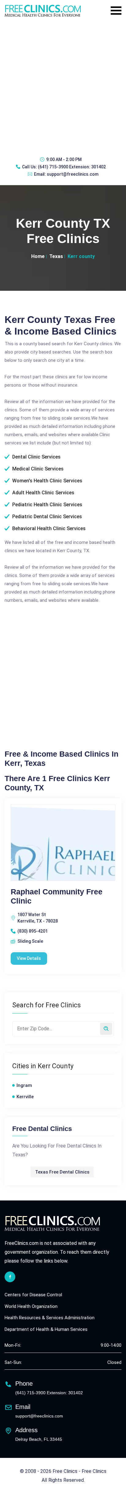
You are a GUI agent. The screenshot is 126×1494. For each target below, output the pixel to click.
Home (38, 256)
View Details (29, 958)
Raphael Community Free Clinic (56, 896)
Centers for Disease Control (33, 1294)
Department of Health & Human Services (46, 1329)
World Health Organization (31, 1306)
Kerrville (25, 1096)
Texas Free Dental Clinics (62, 1172)
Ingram (24, 1085)
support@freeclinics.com (72, 174)
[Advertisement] (63, 86)
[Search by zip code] (106, 1029)
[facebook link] (10, 1276)
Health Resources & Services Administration (49, 1317)
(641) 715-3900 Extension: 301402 (72, 166)
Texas (56, 256)
